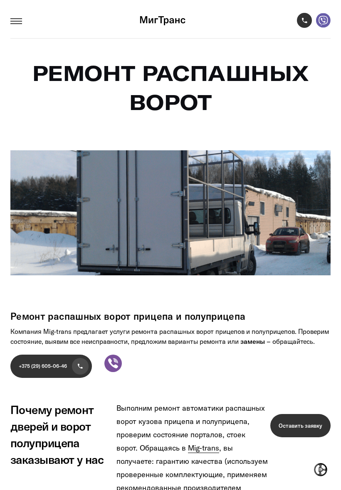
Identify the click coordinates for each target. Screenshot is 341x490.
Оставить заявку (300, 425)
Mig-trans (203, 448)
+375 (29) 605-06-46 (43, 366)
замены (252, 341)
